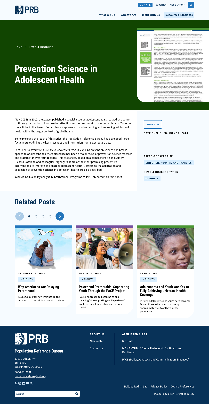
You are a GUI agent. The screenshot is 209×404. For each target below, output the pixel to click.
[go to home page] (27, 13)
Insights (152, 178)
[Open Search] (191, 5)
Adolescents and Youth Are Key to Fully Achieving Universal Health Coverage (164, 291)
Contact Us (97, 349)
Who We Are (128, 15)
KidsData (127, 341)
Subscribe (161, 5)
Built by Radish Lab (135, 387)
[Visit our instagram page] (19, 383)
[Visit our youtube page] (27, 383)
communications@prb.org (30, 376)
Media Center (177, 5)
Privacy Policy (159, 387)
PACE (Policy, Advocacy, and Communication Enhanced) (155, 360)
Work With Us (151, 15)
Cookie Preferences (182, 387)
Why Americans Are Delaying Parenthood (38, 289)
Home (19, 47)
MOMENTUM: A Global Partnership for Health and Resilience (152, 350)
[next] (60, 216)
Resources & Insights (179, 15)
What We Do (107, 15)
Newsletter (97, 341)
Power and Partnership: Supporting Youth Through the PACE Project (104, 289)
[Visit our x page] (31, 383)
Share (150, 124)
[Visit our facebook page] (16, 383)
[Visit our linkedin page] (23, 383)
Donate (145, 5)
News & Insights (41, 47)
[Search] (76, 394)
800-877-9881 (23, 372)
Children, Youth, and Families (168, 163)
